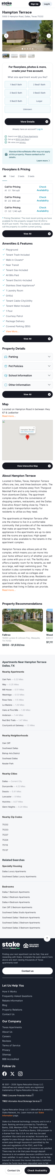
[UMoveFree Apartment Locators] (11, 945)
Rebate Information (12, 1000)
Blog (4, 1005)
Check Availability (43, 188)
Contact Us (13, 1170)
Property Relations (12, 1009)
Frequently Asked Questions (17, 996)
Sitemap (6, 1054)
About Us (7, 1031)
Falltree (6, 634)
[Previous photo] (6, 35)
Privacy (6, 1050)
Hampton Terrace (17, 12)
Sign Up (34, 4)
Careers (6, 1036)
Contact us (28, 970)
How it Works (9, 991)
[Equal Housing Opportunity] (31, 945)
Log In (47, 4)
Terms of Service (11, 1045)
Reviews (6, 1040)
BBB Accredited (10, 1059)
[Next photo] (49, 35)
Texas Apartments (12, 1027)
